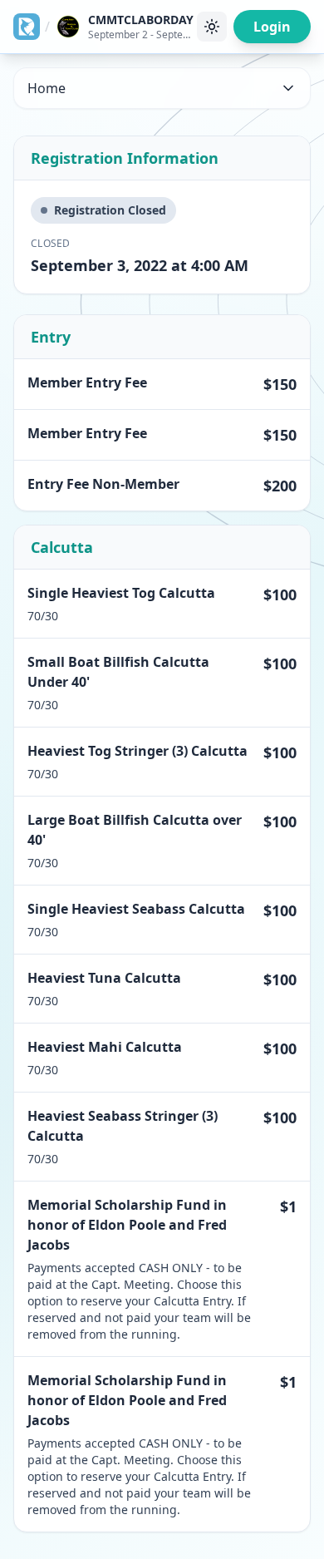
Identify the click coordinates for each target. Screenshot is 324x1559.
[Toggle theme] (212, 27)
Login (272, 26)
